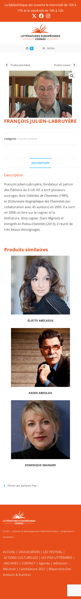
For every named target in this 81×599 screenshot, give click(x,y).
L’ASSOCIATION (29, 552)
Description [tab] (40, 163)
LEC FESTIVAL (52, 552)
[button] (72, 76)
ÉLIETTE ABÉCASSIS (40, 320)
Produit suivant (62, 65)
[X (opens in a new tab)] (34, 16)
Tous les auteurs (27, 138)
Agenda (44, 563)
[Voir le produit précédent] (7, 65)
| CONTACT (27, 563)
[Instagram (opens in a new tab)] (47, 16)
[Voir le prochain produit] (74, 65)
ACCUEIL (9, 552)
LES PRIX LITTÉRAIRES (56, 557)
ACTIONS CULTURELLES (21, 557)
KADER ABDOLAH (40, 393)
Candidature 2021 (32, 569)
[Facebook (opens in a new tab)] (41, 16)
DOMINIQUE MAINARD (40, 465)
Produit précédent (20, 65)
